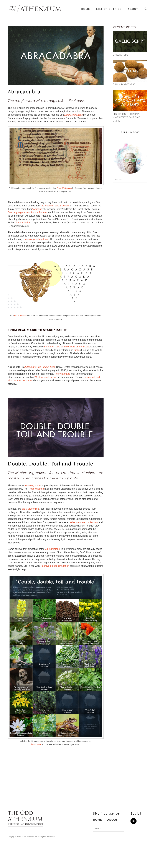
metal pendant (20, 315)
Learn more (36, 744)
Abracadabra (24, 91)
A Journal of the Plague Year (39, 367)
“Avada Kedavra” (24, 222)
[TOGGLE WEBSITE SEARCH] (145, 9)
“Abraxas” (37, 209)
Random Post (130, 132)
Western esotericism (45, 377)
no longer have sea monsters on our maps (66, 346)
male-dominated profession (83, 522)
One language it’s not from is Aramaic (28, 212)
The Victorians (62, 374)
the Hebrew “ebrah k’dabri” (55, 205)
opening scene (33, 485)
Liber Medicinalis (73, 114)
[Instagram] (133, 821)
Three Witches (36, 489)
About (112, 820)
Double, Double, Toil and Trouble (50, 463)
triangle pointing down (36, 239)
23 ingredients (52, 549)
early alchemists (30, 508)
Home (97, 820)
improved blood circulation (55, 566)
